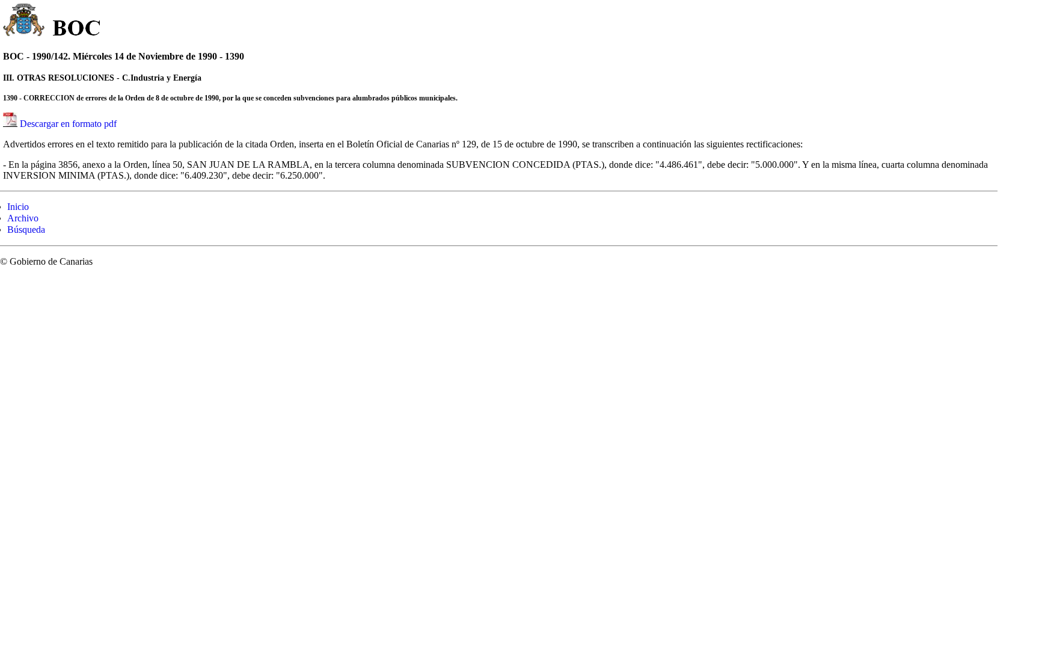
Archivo (22, 218)
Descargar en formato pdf (68, 124)
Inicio (18, 207)
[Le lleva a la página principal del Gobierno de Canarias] (24, 21)
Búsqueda (26, 229)
